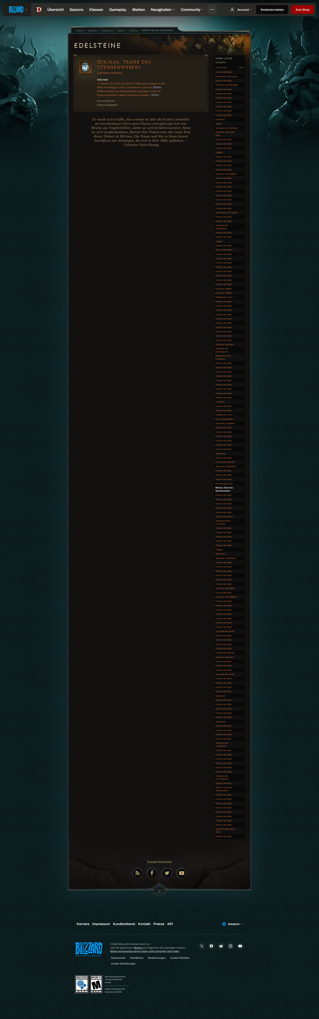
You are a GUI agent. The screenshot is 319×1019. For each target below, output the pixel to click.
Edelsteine (97, 45)
